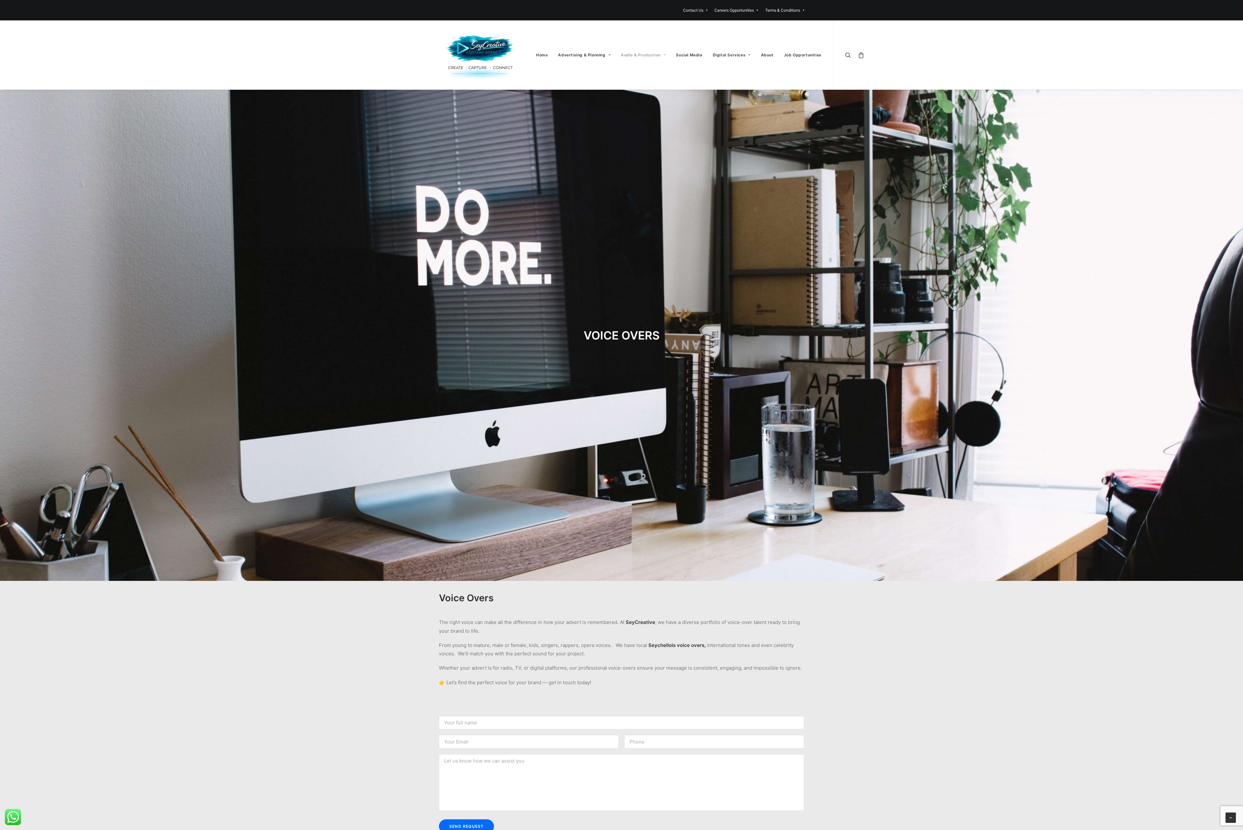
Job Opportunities (803, 54)
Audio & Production (641, 54)
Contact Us (693, 10)
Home (542, 54)
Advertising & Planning (581, 54)
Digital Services (729, 54)
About (767, 54)
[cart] (860, 54)
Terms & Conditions (782, 10)
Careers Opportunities (734, 10)
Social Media (689, 54)
